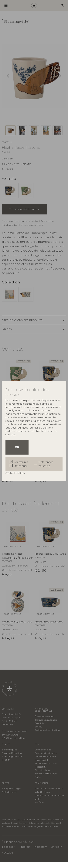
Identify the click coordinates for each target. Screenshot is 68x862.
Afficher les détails (15, 473)
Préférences (45, 461)
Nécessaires (20, 461)
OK (17, 447)
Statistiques (20, 465)
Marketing (44, 465)
